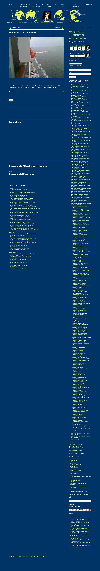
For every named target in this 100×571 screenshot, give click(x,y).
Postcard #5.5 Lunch (77, 364)
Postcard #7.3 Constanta (78, 321)
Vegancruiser (73, 463)
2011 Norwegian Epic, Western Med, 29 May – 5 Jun (22, 216)
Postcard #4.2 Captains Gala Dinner (81, 386)
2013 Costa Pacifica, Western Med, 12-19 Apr (21, 199)
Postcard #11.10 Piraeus (78, 250)
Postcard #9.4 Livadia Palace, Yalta (80, 294)
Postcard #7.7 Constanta (78, 311)
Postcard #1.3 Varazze (77, 420)
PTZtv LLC (72, 484)
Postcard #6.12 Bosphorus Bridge (80, 333)
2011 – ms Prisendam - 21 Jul (75, 444)
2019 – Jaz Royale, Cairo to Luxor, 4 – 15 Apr (80, 131)
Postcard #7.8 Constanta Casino (80, 310)
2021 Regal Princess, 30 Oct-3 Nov (18, 235)
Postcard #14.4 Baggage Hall (79, 209)
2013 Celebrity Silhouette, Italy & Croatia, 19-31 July (22, 228)
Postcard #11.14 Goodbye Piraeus (80, 241)
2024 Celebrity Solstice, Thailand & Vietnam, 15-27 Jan (23, 219)
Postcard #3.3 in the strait (78, 390)
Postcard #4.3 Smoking (78, 384)
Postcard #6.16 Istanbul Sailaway (80, 327)
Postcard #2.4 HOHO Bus (78, 403)
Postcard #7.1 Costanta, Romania (80, 324)
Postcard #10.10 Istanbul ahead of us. (81, 274)
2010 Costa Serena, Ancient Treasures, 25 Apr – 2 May (23, 202)
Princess (62, 4)
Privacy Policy (72, 42)
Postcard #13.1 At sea (77, 229)
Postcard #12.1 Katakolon (78, 240)
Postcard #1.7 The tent (78, 414)
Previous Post (16, 27)
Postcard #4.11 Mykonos (78, 373)
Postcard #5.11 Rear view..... (78, 354)
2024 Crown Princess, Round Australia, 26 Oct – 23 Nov (23, 233)
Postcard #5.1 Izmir (77, 371)
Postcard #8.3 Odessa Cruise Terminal (81, 303)
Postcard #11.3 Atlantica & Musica (80, 263)
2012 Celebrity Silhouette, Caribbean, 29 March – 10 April (23, 231)
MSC (75, 4)
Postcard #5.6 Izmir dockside (79, 363)
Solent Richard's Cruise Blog (76, 464)
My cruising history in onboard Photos (77, 38)
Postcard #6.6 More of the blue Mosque (81, 346)
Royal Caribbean (23, 4)
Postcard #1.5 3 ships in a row (79, 417)
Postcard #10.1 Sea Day (78, 290)
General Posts (74, 439)
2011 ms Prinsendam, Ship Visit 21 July (19, 251)
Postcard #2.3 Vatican (77, 404)
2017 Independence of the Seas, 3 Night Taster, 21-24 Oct (23, 206)
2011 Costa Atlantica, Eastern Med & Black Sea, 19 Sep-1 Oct (24, 201)
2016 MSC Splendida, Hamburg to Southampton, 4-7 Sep (23, 242)
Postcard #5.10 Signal (77, 356)
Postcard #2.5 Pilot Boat (78, 401)
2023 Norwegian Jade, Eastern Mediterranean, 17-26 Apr (23, 211)
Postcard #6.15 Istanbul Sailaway (80, 329)
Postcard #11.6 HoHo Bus (78, 259)
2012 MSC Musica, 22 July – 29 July (19, 243)
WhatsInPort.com (74, 489)
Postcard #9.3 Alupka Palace (79, 296)
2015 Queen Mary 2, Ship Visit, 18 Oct (19, 262)
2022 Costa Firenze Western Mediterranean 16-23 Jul (23, 192)
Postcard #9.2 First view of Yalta (80, 297)
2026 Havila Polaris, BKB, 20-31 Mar (19, 268)
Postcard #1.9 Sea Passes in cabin (80, 411)
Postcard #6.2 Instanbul (78, 351)
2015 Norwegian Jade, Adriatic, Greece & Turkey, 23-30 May (24, 212)
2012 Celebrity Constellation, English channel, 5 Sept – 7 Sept (25, 229)
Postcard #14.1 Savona (78, 213)
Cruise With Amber (74, 467)
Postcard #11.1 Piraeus (78, 266)
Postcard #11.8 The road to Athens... (80, 254)
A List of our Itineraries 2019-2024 (76, 35)
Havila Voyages (75, 6)
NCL (36, 4)
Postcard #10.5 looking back (79, 284)
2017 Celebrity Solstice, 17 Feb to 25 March (20, 222)
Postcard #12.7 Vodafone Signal (80, 230)
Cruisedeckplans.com (75, 480)
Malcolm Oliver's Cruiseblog (76, 470)
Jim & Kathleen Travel (75, 459)
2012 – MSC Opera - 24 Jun (75, 446)
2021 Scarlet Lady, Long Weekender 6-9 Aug (21, 259)
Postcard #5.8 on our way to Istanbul (81, 358)
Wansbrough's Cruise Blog (15, 556)
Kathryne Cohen (73, 542)
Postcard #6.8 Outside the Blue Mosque (81, 341)
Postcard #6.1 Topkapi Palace (79, 353)
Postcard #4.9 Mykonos (78, 376)
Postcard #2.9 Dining (77, 394)
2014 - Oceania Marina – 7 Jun (75, 449)
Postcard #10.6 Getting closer (79, 283)
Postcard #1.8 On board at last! (79, 413)
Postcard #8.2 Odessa (77, 304)
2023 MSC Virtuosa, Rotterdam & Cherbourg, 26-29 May (23, 238)
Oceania (62, 6)
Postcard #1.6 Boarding (78, 416)
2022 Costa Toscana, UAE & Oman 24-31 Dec (21, 191)
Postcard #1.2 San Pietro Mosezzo (80, 421)
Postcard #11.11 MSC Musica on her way (81, 249)
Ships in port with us (77, 424)
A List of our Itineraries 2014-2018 (76, 34)
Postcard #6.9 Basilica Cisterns (79, 340)
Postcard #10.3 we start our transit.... (81, 287)
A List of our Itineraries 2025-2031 (76, 37)
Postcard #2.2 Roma (77, 406)
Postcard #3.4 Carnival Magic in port (81, 388)
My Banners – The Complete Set (76, 40)
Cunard (49, 6)
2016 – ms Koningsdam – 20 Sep (76, 453)
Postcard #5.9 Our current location (80, 357)
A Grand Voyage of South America (77, 469)
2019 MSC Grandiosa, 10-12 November (19, 239)
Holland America (88, 4)
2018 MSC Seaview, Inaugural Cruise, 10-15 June (21, 241)
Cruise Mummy (73, 462)
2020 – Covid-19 (74, 123)
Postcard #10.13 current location (80, 269)
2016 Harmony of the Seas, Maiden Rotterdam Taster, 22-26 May (25, 208)
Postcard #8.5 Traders (78, 300)
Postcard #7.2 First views (78, 323)
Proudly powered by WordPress (36, 556)
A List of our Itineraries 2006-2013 (76, 32)
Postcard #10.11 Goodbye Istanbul (80, 273)
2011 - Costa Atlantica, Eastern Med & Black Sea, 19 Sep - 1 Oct (41, 36)
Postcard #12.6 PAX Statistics (79, 231)
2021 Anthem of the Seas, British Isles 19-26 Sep (21, 205)
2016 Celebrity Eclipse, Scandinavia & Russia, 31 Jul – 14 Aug (24, 223)
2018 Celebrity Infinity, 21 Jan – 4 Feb (19, 221)
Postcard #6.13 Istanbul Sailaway (80, 331)
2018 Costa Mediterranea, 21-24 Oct (19, 195)
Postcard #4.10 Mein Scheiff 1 (79, 374)
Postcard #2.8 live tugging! (79, 396)
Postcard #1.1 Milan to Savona (79, 423)
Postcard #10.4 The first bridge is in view (82, 286)
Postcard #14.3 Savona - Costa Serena (81, 210)
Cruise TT (72, 481)
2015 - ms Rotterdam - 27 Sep (75, 450)
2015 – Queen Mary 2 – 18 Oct (75, 452)
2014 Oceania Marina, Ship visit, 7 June (19, 265)
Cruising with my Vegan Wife (75, 31)
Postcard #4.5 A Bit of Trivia (79, 381)
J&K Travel (72, 466)
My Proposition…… (73, 30)
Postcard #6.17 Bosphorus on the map (81, 326)
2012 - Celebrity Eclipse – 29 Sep (76, 447)
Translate (79, 65)
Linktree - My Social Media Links (76, 41)
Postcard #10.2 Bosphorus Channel (80, 289)
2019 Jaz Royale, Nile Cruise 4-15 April (19, 255)
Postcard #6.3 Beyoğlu (78, 350)
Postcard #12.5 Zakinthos (78, 233)
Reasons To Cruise (74, 472)
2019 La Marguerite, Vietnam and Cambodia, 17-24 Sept (23, 253)
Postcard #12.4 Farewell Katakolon (80, 234)
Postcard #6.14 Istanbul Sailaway (80, 330)
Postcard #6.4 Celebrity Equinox (80, 348)
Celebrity (49, 4)
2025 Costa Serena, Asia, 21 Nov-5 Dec (19, 189)
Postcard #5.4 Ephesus (78, 366)
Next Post (58, 27)
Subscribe (72, 504)
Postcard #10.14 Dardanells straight (80, 267)
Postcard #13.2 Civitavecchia (79, 227)
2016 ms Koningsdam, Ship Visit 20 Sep (20, 248)
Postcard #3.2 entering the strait (80, 391)
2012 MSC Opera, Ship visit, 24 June (19, 245)
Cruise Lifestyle (73, 460)
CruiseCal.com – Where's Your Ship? (78, 483)
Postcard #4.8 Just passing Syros (80, 377)
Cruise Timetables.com (75, 479)
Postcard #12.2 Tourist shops (79, 239)
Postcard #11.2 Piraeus (78, 264)
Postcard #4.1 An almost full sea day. (81, 387)
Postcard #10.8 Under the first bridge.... (81, 279)
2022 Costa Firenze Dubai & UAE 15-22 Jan (20, 194)
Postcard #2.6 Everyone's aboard (80, 400)
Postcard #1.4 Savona (77, 418)
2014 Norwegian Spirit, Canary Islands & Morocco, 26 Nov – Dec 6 (25, 214)
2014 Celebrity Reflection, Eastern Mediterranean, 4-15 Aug (24, 226)
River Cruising (23, 6)
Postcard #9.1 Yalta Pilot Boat (79, 299)
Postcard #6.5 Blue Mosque (79, 347)
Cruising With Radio (74, 473)
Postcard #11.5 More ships (78, 260)
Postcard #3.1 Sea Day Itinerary (80, 393)
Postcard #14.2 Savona (78, 211)
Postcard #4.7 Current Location (80, 378)
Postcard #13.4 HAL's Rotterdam (80, 223)
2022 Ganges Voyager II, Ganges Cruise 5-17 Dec (22, 256)
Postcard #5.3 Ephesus (78, 367)
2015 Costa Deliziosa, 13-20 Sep (18, 196)
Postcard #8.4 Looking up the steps (81, 301)
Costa (10, 4)
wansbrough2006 (13, 36)
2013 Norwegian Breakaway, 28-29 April (20, 215)
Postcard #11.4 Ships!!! (77, 261)
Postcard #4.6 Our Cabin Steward (80, 380)
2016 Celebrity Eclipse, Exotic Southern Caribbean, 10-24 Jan (24, 225)
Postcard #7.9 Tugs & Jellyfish (79, 309)
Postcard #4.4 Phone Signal (79, 383)
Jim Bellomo (72, 519)
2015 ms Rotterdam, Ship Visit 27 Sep (19, 249)
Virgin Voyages (36, 6)
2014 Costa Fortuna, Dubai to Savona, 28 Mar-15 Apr (22, 198)
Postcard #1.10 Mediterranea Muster (81, 410)
